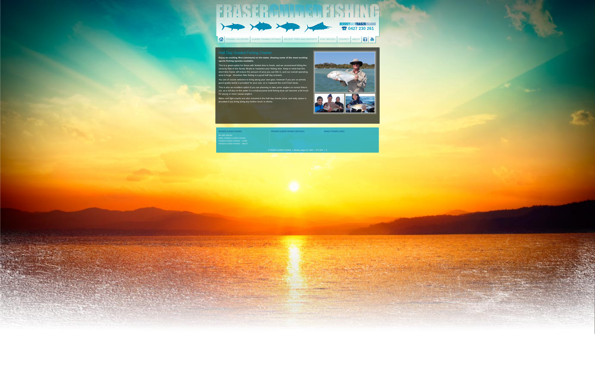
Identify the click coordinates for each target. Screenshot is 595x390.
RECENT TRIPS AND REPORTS (300, 39)
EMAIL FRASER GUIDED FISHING (232, 138)
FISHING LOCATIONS (237, 39)
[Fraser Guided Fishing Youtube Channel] (372, 39)
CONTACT (344, 39)
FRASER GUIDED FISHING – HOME (232, 141)
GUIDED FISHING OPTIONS (266, 39)
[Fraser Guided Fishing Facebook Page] (365, 39)
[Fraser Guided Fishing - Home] (221, 39)
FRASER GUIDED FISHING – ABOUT (233, 144)
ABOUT (356, 39)
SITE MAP (319, 150)
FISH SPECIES (327, 39)
